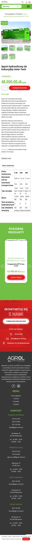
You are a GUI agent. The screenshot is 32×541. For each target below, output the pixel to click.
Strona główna (16, 396)
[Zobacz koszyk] (29, 2)
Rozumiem (26, 539)
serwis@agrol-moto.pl (16, 484)
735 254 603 (16, 454)
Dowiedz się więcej (15, 539)
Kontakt (16, 404)
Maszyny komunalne (15, 149)
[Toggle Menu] (28, 6)
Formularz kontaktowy (16, 321)
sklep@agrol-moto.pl (18, 339)
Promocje (10, 152)
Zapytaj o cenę (6, 158)
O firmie (16, 399)
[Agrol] (4, 2)
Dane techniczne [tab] (8, 166)
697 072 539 (16, 451)
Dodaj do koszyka (20, 88)
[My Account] (27, 2)
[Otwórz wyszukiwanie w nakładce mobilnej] (11, 6)
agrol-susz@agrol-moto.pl (16, 457)
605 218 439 (16, 481)
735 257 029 (18, 334)
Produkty (16, 401)
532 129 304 (16, 424)
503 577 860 (16, 422)
